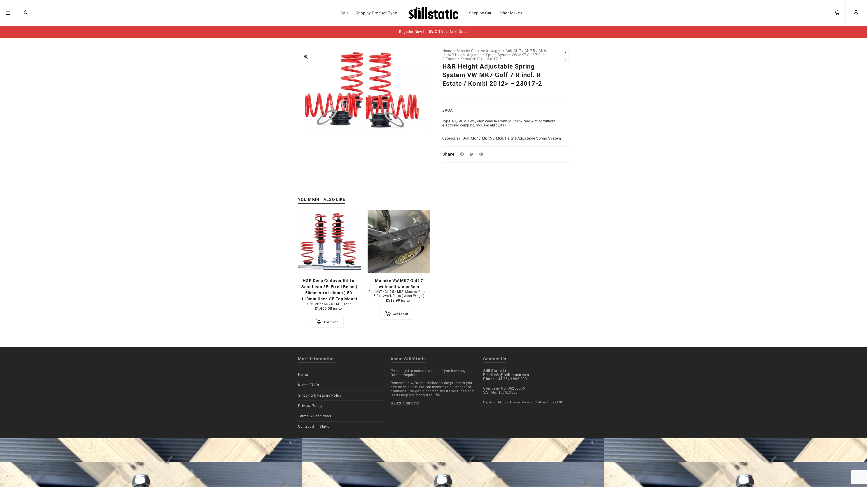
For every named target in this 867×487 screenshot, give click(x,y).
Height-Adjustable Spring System (533, 138)
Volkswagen (491, 51)
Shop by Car (467, 51)
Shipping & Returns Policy (320, 395)
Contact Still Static (313, 426)
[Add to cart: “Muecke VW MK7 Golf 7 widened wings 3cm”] (378, 263)
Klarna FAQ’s (308, 385)
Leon (348, 304)
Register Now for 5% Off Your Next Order (433, 32)
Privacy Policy (310, 406)
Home (447, 51)
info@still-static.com (511, 375)
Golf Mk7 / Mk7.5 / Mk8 (526, 51)
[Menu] (8, 13)
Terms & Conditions (314, 416)
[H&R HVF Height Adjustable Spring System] (306, 57)
